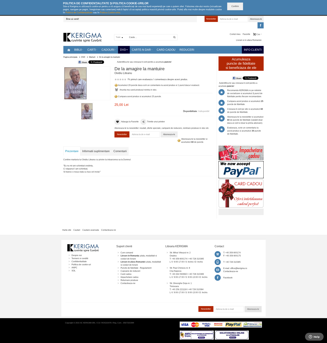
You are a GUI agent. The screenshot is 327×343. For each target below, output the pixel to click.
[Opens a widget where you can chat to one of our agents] (314, 337)
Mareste (86, 82)
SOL (74, 271)
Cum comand (127, 252)
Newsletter (211, 19)
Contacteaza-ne (108, 230)
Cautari (76, 230)
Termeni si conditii (80, 258)
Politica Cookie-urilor (110, 12)
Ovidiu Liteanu (123, 73)
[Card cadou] (241, 180)
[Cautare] (174, 37)
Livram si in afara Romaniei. (249, 40)
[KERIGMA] (82, 37)
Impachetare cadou (129, 277)
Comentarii (120, 151)
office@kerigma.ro (238, 268)
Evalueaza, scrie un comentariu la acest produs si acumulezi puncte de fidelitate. (244, 131)
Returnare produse (129, 280)
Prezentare (72, 151)
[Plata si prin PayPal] (241, 162)
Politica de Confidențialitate (79, 12)
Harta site (66, 230)
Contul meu (235, 34)
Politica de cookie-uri (81, 264)
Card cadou (126, 274)
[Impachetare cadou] (241, 147)
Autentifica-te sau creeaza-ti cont (132, 62)
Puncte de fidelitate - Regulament (136, 268)
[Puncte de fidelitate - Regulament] (116, 96)
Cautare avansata (90, 230)
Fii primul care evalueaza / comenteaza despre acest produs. (158, 79)
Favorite (246, 34)
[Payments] (221, 323)
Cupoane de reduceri (130, 271)
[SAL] (197, 332)
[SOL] (232, 332)
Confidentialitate (79, 261)
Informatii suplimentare (96, 151)
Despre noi (77, 255)
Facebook (227, 277)
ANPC (74, 267)
